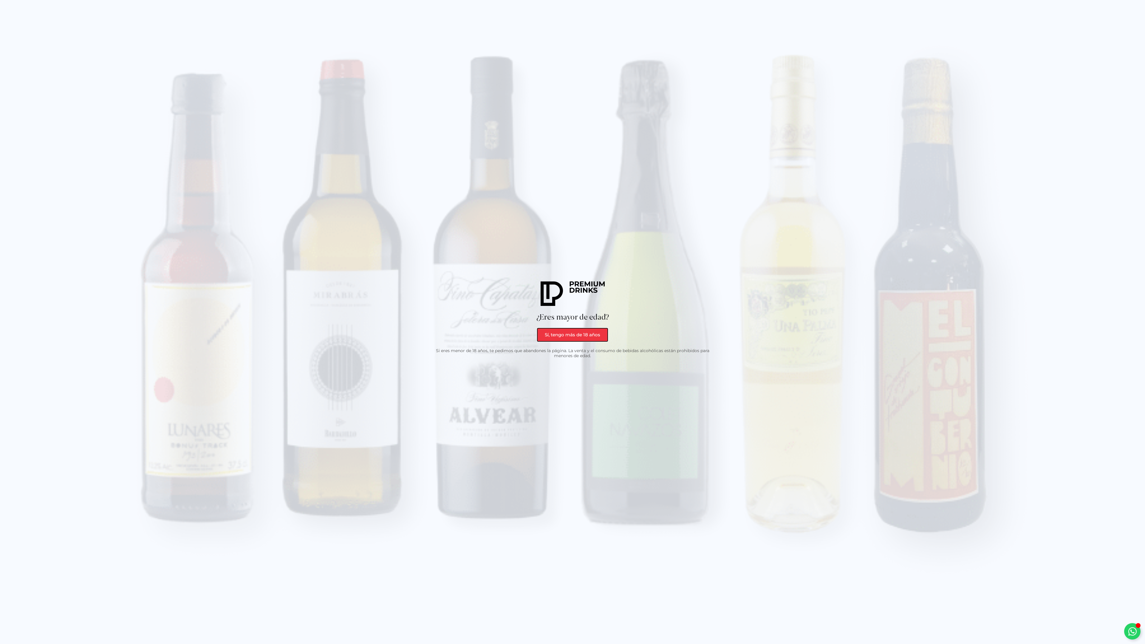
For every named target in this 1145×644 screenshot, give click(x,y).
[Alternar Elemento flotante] (1132, 631)
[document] (572, 322)
